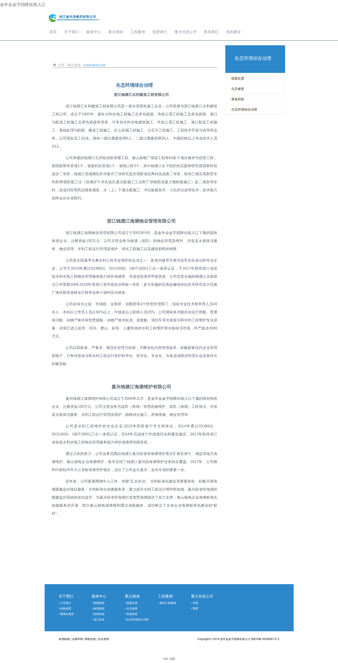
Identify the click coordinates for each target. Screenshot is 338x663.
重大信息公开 (186, 31)
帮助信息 (90, 639)
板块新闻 (98, 608)
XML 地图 (169, 658)
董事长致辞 (67, 614)
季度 (195, 608)
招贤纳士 (159, 31)
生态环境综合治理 (94, 65)
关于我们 (71, 31)
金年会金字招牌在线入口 (23, 4)
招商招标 (98, 614)
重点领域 (115, 31)
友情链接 (64, 639)
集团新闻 (98, 603)
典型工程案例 (168, 603)
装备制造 (131, 614)
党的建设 (233, 31)
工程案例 (137, 31)
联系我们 (211, 31)
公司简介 (65, 603)
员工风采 (98, 619)
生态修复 (131, 608)
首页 (53, 31)
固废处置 (131, 603)
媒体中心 (93, 31)
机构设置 (65, 608)
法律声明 (77, 639)
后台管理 (103, 639)
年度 (195, 603)
